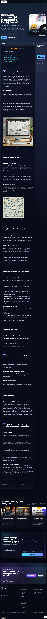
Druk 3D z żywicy (23, 593)
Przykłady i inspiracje (8, 61)
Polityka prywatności (35, 612)
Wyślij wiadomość (32, 554)
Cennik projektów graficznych (25, 606)
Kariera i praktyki (36, 606)
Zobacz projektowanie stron (41, 57)
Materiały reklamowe (23, 603)
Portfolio (35, 600)
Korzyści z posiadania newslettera (10, 57)
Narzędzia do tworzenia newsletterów (11, 63)
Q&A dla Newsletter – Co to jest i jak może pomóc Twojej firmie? (16, 66)
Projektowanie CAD (23, 592)
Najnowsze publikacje (37, 602)
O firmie (35, 603)
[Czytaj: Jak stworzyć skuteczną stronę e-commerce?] (39, 517)
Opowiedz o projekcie (31, 575)
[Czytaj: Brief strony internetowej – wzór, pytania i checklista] (8, 517)
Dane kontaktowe (41, 612)
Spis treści (3, 43)
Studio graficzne (23, 600)
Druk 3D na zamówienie (24, 589)
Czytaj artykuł (4, 37)
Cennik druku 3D (23, 596)
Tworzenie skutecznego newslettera (11, 59)
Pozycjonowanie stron (37, 592)
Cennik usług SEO (36, 593)
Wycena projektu (23, 607)
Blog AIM (45, 612)
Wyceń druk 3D (40, 575)
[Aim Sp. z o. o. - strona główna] (4, 2)
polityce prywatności (28, 552)
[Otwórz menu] (45, 2)
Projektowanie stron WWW (38, 589)
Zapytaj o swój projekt (11, 37)
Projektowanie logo (23, 602)
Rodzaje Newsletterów (8, 55)
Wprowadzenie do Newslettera (10, 53)
